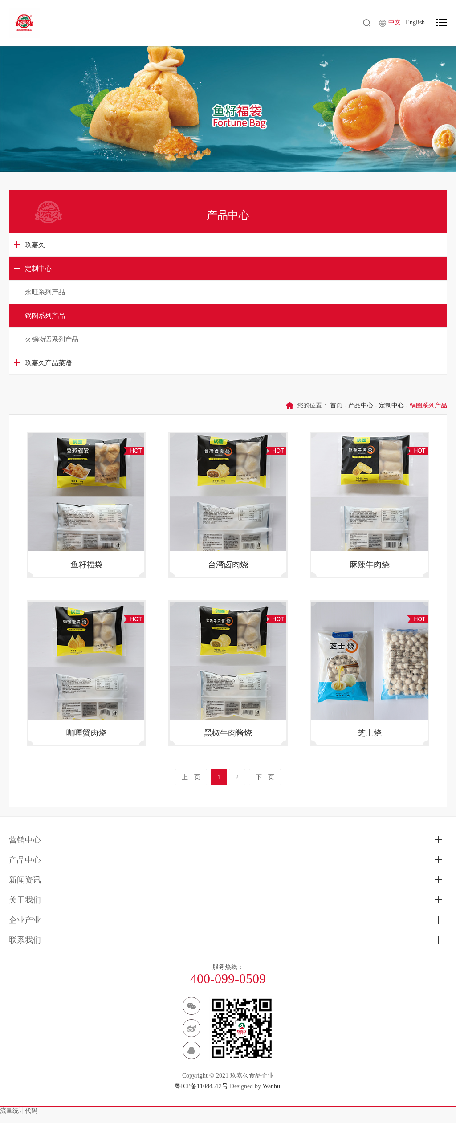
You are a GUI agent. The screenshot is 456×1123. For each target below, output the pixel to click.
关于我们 (25, 899)
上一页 (191, 777)
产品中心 (360, 405)
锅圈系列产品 (45, 315)
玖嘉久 (35, 244)
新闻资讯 (25, 879)
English (415, 22)
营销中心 (25, 839)
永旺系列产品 (45, 292)
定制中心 (38, 268)
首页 (336, 405)
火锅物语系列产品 (51, 339)
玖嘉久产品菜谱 (48, 362)
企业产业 (25, 919)
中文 (395, 22)
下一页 (265, 777)
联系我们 (25, 940)
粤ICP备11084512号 (201, 1086)
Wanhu (271, 1086)
